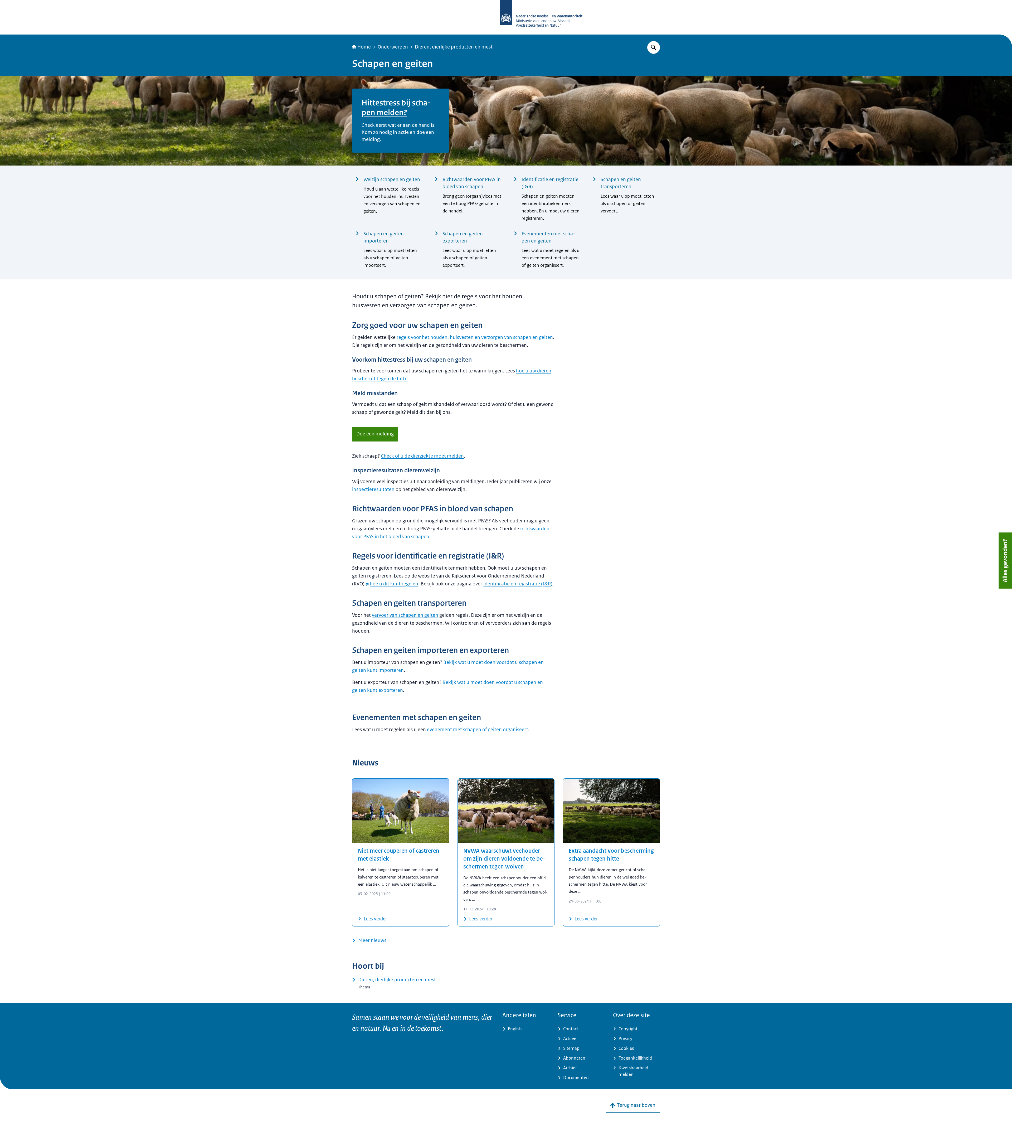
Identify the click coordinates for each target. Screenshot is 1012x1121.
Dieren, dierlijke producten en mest (454, 47)
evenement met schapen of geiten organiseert (477, 729)
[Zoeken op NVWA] (653, 47)
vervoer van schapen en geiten (405, 615)
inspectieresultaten (373, 489)
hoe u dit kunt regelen (394, 584)
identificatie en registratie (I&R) (517, 584)
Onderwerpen (393, 47)
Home (364, 47)
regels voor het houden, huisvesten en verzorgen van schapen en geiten (475, 337)
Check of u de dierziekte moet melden (422, 456)
